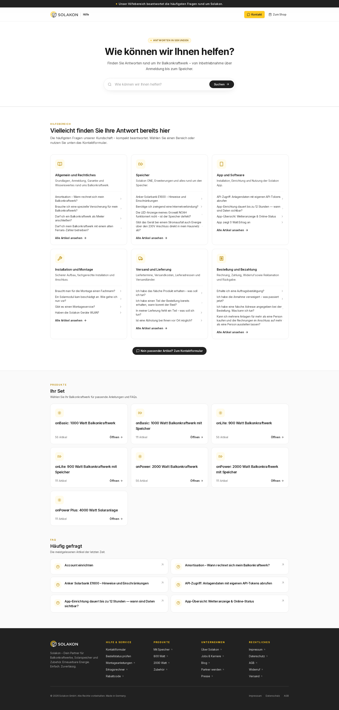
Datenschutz (273, 695)
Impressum (255, 695)
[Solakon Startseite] (64, 644)
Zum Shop (279, 14)
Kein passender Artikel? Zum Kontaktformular (172, 350)
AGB (286, 695)
